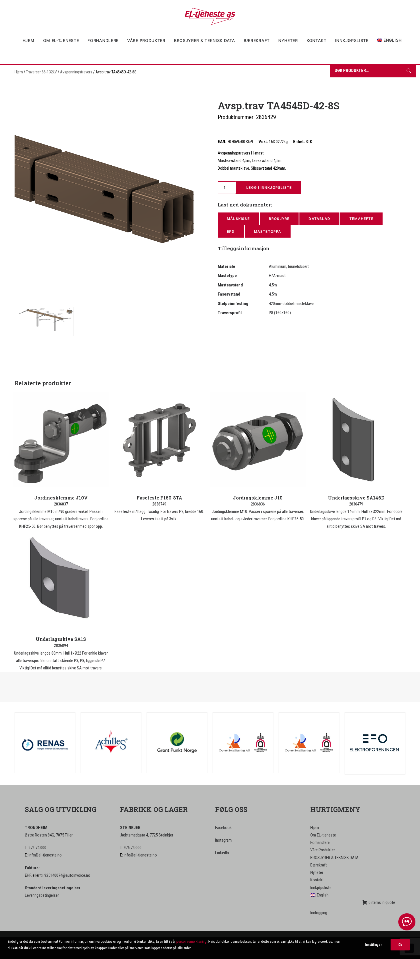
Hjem (29, 40)
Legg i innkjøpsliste (268, 187)
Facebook (223, 827)
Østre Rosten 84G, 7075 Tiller (49, 835)
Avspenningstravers (76, 72)
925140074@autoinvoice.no (67, 875)
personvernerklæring (191, 941)
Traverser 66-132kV (41, 72)
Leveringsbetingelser (42, 895)
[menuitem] (30, 40)
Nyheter (288, 40)
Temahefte (361, 218)
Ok (400, 945)
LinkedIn (222, 852)
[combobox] (366, 71)
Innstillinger (373, 945)
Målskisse (238, 218)
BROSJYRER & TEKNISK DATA (204, 40)
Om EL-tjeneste (61, 40)
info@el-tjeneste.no (45, 855)
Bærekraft (257, 40)
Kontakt (317, 40)
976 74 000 (37, 847)
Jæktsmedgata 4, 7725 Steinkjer (146, 835)
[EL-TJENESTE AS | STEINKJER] (210, 16)
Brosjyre (279, 218)
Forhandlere (103, 40)
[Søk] (409, 71)
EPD (231, 231)
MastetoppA (267, 231)
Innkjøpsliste (352, 40)
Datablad (319, 218)
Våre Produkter (146, 40)
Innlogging (318, 912)
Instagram (223, 840)
